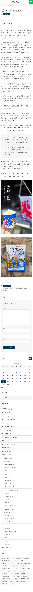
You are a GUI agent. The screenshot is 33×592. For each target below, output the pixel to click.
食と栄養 (11, 583)
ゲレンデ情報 (27, 563)
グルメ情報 (19, 563)
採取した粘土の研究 (11, 506)
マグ (29, 568)
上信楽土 (4, 571)
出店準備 (8, 474)
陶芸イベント (9, 480)
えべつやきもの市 (6, 558)
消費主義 (25, 288)
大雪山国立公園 (5, 576)
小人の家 (8, 499)
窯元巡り (8, 477)
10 (8, 375)
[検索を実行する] (30, 358)
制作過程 (7, 512)
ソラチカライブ (8, 426)
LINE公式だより (6, 14)
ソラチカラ (16, 2)
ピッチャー (8, 493)
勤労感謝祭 (4, 573)
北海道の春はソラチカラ (14, 573)
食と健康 (6, 547)
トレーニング (9, 525)
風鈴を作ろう (9, 509)
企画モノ (7, 483)
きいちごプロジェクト (16, 558)
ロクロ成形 (8, 528)
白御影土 (23, 578)
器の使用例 (7, 433)
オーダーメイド (9, 518)
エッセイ (6, 412)
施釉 (7, 537)
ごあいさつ (8, 458)
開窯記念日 (4, 290)
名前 (5, 328)
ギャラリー (7, 423)
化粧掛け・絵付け (10, 531)
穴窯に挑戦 (8, 541)
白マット (17, 578)
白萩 (28, 578)
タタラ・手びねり (10, 522)
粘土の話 (8, 544)
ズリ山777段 (4, 565)
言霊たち (7, 451)
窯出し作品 (7, 447)
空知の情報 (4, 581)
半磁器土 (23, 573)
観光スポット (24, 581)
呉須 (28, 573)
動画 (24, 571)
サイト (4, 339)
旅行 (18, 576)
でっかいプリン (9, 486)
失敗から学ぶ (9, 534)
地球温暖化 (12, 288)
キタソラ (4, 563)
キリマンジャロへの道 (10, 419)
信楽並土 (10, 571)
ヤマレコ (7, 430)
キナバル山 (7, 416)
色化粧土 (17, 581)
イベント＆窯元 (9, 461)
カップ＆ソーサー (23, 560)
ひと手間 (8, 515)
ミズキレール (9, 496)
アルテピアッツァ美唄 (7, 560)
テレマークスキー (6, 568)
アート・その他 (9, 464)
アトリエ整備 (26, 558)
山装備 (6, 440)
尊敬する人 (13, 576)
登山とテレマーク (9, 444)
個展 (7, 471)
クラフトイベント (10, 467)
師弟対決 (8, 502)
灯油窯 (8, 578)
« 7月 (2, 387)
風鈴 (7, 583)
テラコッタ (24, 565)
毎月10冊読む (19, 288)
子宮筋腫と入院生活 (10, 437)
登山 (12, 578)
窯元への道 (11, 581)
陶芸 (3, 583)
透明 (30, 581)
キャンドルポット (11, 563)
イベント (15, 560)
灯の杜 (3, 578)
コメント (6, 308)
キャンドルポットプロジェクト (13, 490)
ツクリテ (18, 565)
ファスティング (22, 568)
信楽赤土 (15, 571)
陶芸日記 (7, 454)
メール (5, 334)
